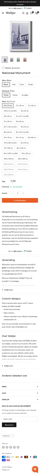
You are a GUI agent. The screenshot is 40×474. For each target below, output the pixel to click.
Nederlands (6, 436)
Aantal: (4, 193)
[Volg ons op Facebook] (3, 447)
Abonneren (9, 425)
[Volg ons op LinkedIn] (18, 447)
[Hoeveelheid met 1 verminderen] (12, 193)
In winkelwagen (20, 200)
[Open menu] (3, 13)
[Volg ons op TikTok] (14, 447)
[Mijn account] (27, 13)
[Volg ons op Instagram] (7, 447)
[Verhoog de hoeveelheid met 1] (23, 193)
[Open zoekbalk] (23, 13)
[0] (36, 13)
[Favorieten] (31, 13)
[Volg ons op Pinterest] (10, 447)
